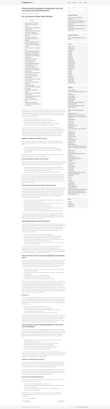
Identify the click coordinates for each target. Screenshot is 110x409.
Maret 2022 (70, 76)
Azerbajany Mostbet (72, 113)
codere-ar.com (71, 124)
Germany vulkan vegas (73, 125)
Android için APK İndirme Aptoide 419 (75, 110)
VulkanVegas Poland (72, 187)
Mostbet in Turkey (71, 141)
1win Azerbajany (71, 90)
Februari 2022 (71, 77)
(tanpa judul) (70, 23)
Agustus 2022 (71, 68)
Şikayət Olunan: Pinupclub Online (32, 68)
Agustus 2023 (71, 49)
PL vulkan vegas (71, 170)
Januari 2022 (71, 79)
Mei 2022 (70, 73)
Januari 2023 (71, 60)
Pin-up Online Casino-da (30, 66)
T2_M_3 (70, 180)
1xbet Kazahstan (71, 99)
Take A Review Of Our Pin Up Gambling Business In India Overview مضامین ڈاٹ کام (32, 104)
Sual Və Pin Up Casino (29, 61)
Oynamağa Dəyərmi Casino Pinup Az (32, 30)
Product (74, 2)
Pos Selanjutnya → (62, 401)
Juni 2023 (70, 52)
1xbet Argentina (71, 94)
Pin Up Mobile (28, 88)
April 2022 (70, 74)
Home (69, 2)
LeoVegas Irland (71, 135)
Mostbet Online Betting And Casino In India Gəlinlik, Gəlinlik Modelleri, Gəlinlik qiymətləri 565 (77, 147)
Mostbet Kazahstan (72, 144)
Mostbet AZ (70, 138)
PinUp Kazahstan (71, 166)
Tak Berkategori (32, 398)
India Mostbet (71, 127)
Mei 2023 (70, 54)
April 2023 (70, 56)
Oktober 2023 (71, 46)
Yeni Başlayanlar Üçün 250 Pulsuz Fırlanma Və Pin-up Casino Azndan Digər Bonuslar (32, 56)
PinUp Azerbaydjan (72, 163)
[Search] (85, 10)
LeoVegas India (71, 133)
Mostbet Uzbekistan (72, 156)
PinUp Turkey (71, 169)
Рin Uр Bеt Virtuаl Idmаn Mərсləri (32, 43)
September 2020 (71, 82)
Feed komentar (71, 204)
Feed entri (70, 203)
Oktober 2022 (71, 65)
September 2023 (71, 48)
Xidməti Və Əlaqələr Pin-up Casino (32, 41)
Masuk (69, 201)
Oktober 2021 (71, 80)
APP (69, 111)
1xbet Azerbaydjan (72, 97)
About (80, 2)
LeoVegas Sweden (72, 136)
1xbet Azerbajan (71, 96)
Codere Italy (70, 121)
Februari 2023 (71, 59)
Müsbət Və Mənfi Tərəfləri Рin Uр (31, 23)
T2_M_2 (70, 178)
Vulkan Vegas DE (71, 184)
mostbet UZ (70, 155)
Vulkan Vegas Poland (72, 186)
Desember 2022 (71, 62)
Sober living (70, 175)
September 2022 (71, 66)
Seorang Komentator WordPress (74, 37)
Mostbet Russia (71, 152)
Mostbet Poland (71, 150)
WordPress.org (71, 206)
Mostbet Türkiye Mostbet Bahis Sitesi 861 (76, 153)
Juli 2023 (70, 51)
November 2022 (71, 63)
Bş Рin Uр (27, 35)
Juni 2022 (70, 71)
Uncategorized (71, 183)
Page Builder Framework (83, 407)
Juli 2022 (70, 70)
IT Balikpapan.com (27, 2)
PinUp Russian (71, 167)
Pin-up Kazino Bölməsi (29, 85)
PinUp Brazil (70, 164)
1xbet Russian (71, 100)
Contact (85, 2)
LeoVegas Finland (72, 131)
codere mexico (71, 122)
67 (68, 108)
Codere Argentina (71, 119)
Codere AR (70, 117)
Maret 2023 (70, 57)
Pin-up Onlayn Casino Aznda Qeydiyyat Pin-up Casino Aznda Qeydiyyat (31, 39)
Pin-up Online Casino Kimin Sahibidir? (33, 86)
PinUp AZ (70, 161)
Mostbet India (71, 142)
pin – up (28, 394)
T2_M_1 (70, 177)
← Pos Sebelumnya (26, 401)
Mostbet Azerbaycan (72, 139)
